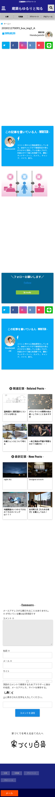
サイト (6, 671)
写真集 (20, 17)
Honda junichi (37, 35)
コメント (8, 618)
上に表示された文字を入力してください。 (23, 697)
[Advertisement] (27, 88)
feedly (28, 292)
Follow (27, 282)
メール (7, 661)
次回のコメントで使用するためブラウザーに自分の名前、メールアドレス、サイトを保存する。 (26, 686)
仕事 (6, 17)
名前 (6, 650)
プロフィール (47, 17)
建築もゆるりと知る (27, 8)
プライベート (34, 17)
